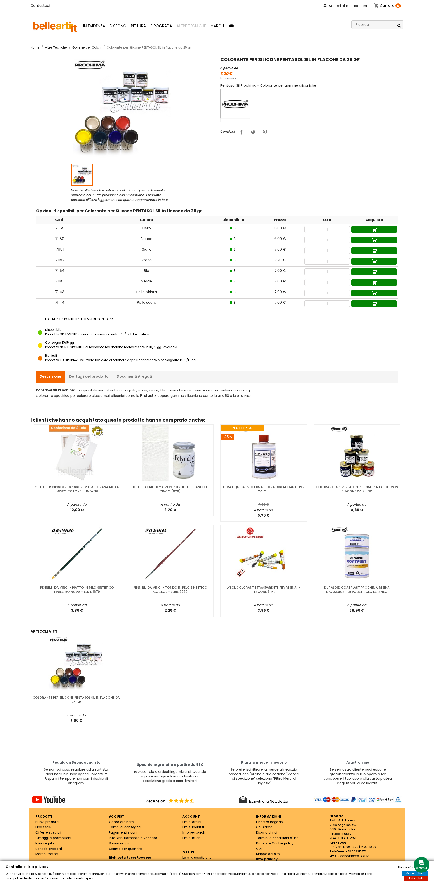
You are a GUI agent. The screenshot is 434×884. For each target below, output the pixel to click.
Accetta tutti (415, 873)
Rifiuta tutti (416, 878)
